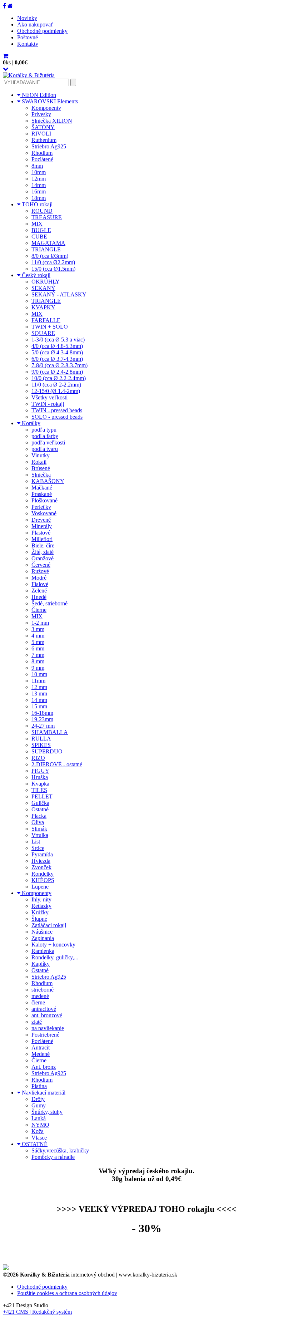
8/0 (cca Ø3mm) (49, 256)
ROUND (42, 211)
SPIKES (41, 745)
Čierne (38, 610)
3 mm (37, 629)
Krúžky (40, 912)
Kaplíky (40, 964)
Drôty (38, 1099)
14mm (38, 185)
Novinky (27, 18)
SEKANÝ (43, 288)
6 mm (37, 648)
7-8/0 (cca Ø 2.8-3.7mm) (59, 365)
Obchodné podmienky (42, 31)
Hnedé (38, 597)
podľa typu (43, 430)
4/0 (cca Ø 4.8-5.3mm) (57, 346)
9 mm (37, 668)
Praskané (41, 494)
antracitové (43, 1009)
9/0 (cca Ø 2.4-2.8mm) (57, 372)
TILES (39, 790)
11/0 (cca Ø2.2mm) (53, 262)
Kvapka (40, 784)
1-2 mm (40, 623)
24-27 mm (43, 726)
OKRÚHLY (45, 282)
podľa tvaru (44, 449)
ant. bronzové (46, 1015)
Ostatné (40, 809)
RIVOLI (41, 134)
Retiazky (41, 906)
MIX (37, 224)
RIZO (38, 758)
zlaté (36, 1022)
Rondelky (42, 874)
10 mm (39, 674)
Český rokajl (35, 275)
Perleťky (41, 507)
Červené (40, 565)
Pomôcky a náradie (53, 1157)
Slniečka (41, 475)
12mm (38, 179)
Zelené (39, 590)
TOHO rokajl (36, 204)
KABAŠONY (47, 481)
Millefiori (42, 539)
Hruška (39, 777)
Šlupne (39, 919)
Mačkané (41, 488)
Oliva (37, 822)
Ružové (40, 571)
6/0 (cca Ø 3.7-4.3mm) (57, 359)
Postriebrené (45, 1035)
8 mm (37, 661)
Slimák (39, 829)
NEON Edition (38, 95)
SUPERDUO (47, 751)
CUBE (39, 236)
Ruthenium (43, 140)
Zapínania (42, 938)
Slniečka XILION (51, 121)
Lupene (40, 887)
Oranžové (42, 558)
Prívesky (41, 114)
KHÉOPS (42, 880)
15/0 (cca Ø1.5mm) (53, 269)
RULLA (41, 739)
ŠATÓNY (43, 127)
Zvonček (41, 867)
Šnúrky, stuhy (47, 1112)
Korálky (30, 423)
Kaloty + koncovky (53, 944)
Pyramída (42, 854)
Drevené (41, 520)
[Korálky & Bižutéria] (29, 75)
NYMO (40, 1125)
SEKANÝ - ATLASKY (58, 294)
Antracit (40, 1047)
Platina (39, 1086)
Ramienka (42, 951)
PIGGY (40, 771)
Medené (40, 1054)
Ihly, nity (41, 899)
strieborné (42, 990)
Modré (38, 578)
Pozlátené (42, 159)
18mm (38, 198)
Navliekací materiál (42, 1093)
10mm (38, 172)
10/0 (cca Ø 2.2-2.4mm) (58, 378)
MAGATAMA (48, 243)
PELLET (42, 796)
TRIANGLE (46, 249)
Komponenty (46, 108)
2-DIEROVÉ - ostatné (56, 764)
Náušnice (42, 932)
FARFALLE (45, 320)
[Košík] (5, 56)
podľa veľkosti (48, 442)
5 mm (37, 642)
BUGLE (41, 230)
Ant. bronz (43, 1067)
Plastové (40, 533)
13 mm (39, 693)
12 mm (39, 687)
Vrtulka (39, 835)
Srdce (37, 848)
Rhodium (42, 153)
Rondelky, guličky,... (54, 957)
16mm (38, 191)
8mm (37, 166)
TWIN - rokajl (47, 404)
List (35, 841)
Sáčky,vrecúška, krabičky (60, 1150)
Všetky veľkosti (49, 397)
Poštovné (27, 37)
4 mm (37, 636)
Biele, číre (42, 545)
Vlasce (39, 1138)
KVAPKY (43, 307)
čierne (38, 1002)
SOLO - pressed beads (57, 417)
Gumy (38, 1105)
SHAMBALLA (49, 732)
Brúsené (40, 468)
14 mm (39, 700)
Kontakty (27, 44)
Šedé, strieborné (49, 603)
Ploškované (44, 500)
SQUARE (43, 333)
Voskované (43, 513)
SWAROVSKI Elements (49, 101)
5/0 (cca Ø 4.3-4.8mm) (57, 352)
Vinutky (40, 455)
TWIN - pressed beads (56, 410)
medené (40, 996)
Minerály (41, 526)
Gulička (40, 803)
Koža (37, 1131)
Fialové (39, 584)
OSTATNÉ (34, 1144)
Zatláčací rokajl (48, 925)
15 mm (39, 706)
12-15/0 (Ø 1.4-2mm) (55, 391)
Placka (38, 816)
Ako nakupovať (35, 24)
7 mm (37, 655)
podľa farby (44, 436)
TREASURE (46, 217)
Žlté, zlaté (42, 552)
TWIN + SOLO (49, 327)
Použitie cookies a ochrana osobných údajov (67, 1293)
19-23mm (42, 719)
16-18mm (42, 713)
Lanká (38, 1118)
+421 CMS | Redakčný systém (37, 1312)
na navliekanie (47, 1028)
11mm (38, 681)
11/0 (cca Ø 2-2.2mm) (56, 385)
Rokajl (38, 462)
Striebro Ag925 (48, 146)
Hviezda (40, 861)
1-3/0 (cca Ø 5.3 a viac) (58, 339)
